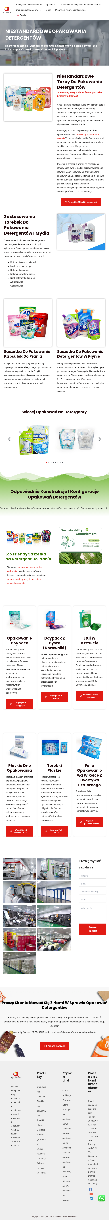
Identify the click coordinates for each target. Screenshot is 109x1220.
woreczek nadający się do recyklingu (24, 579)
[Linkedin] (91, 1198)
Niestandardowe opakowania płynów (66, 1190)
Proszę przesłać (92, 929)
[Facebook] (90, 1189)
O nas (65, 1090)
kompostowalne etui (16, 583)
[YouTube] (91, 1194)
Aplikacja (66, 1095)
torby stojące (82, 134)
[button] (40, 5)
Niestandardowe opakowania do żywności (66, 1138)
